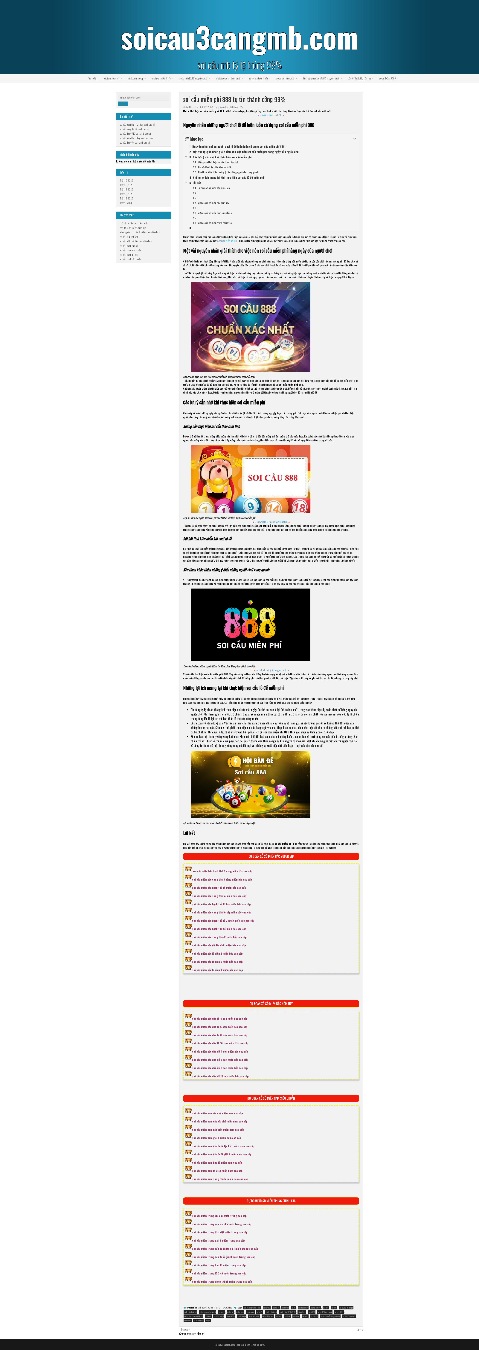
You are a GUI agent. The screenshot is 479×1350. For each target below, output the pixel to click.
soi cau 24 (260, 1312)
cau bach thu (266, 1307)
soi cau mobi (296, 1316)
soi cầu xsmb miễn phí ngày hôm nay (330, 1316)
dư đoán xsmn (250, 1312)
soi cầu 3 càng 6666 (387, 78)
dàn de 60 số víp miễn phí (346, 1307)
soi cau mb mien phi (219, 1316)
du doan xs (221, 1312)
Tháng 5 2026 (126, 185)
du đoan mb (230, 1312)
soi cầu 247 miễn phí (271, 1312)
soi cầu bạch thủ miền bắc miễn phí (193, 1316)
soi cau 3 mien (301, 1312)
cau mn (293, 1307)
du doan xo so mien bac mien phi (208, 1312)
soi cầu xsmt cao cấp (135, 78)
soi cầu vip (305, 1316)
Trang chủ (92, 78)
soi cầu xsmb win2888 (349, 1316)
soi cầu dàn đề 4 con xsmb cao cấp (135, 142)
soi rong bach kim (198, 1320)
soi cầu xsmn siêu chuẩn (161, 78)
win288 (208, 1320)
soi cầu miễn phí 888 (267, 1316)
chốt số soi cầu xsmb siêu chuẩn (228, 78)
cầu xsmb (325, 1307)
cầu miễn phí (285, 1307)
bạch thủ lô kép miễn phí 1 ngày (252, 1307)
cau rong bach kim (315, 1307)
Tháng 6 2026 (126, 180)
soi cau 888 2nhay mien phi (325, 1312)
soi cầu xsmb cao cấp (112, 78)
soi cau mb (208, 1316)
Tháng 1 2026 (126, 203)
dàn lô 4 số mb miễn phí (190, 1312)
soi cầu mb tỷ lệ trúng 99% (232, 107)
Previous (185, 1330)
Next (359, 1330)
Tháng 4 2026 (126, 189)
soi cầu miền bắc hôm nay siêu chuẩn (193, 78)
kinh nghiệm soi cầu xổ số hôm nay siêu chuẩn (321, 78)
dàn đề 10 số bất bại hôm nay (359, 78)
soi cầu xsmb (314, 1316)
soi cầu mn (287, 1316)
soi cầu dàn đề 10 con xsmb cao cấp (135, 133)
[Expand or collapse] (354, 139)
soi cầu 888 (312, 1312)
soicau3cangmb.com (239, 36)
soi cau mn (278, 1316)
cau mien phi (276, 1307)
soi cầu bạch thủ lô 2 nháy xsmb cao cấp (137, 124)
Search (123, 103)
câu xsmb (334, 1307)
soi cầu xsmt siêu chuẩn (258, 78)
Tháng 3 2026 (126, 194)
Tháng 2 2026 (126, 198)
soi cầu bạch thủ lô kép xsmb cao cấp (136, 138)
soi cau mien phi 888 (254, 1316)
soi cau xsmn (187, 1320)
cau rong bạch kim (303, 1307)
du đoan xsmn (239, 1312)
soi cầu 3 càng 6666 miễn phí (287, 1312)
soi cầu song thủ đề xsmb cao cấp (135, 129)
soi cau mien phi (230, 1316)
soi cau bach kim (339, 1312)
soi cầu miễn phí (242, 1316)
